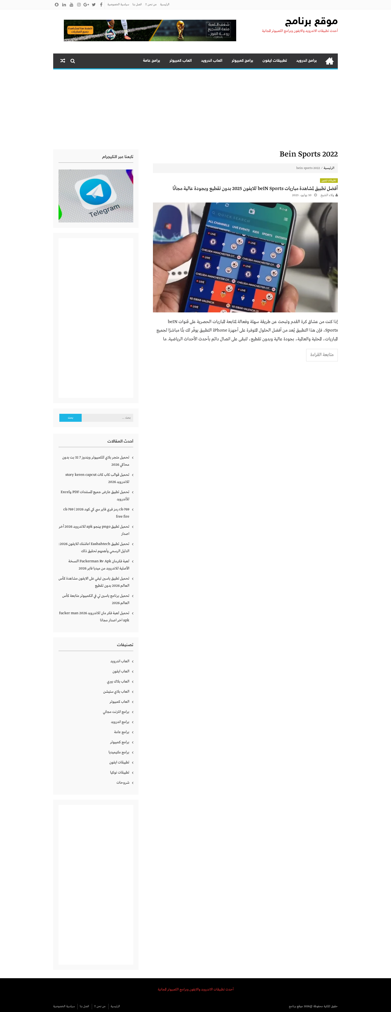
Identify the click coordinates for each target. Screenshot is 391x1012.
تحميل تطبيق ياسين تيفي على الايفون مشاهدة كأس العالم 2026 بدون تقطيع (94, 582)
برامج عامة (151, 61)
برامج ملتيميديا (119, 752)
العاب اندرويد (211, 61)
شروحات (123, 782)
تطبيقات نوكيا (119, 772)
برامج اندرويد (306, 61)
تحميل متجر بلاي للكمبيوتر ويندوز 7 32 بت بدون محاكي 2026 (95, 461)
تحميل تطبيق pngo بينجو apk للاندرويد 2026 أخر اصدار (94, 530)
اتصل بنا (137, 4)
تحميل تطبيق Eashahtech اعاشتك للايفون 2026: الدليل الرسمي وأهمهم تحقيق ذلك (94, 547)
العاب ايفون (121, 671)
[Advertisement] (195, 109)
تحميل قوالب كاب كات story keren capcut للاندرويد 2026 (97, 478)
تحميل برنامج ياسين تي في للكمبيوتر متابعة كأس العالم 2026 (95, 599)
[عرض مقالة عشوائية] (62, 60)
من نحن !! (151, 4)
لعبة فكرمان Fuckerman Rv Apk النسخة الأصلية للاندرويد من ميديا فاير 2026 (98, 565)
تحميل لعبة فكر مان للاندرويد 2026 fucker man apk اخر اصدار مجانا (94, 617)
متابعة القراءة (322, 355)
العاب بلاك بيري (118, 681)
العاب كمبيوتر (180, 61)
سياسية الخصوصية (118, 4)
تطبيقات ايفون (275, 61)
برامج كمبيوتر (242, 61)
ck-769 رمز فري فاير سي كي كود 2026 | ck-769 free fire (96, 513)
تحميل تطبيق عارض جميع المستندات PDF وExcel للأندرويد (95, 496)
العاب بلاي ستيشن (116, 691)
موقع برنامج (311, 21)
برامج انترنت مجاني (116, 711)
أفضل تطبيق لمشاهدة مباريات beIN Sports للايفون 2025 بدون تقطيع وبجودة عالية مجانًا (255, 188)
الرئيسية (164, 4)
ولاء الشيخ (327, 195)
